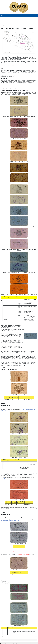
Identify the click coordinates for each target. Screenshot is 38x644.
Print (3, 25)
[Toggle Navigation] (1, 15)
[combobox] (9, 20)
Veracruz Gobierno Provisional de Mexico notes (10, 520)
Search (3, 19)
